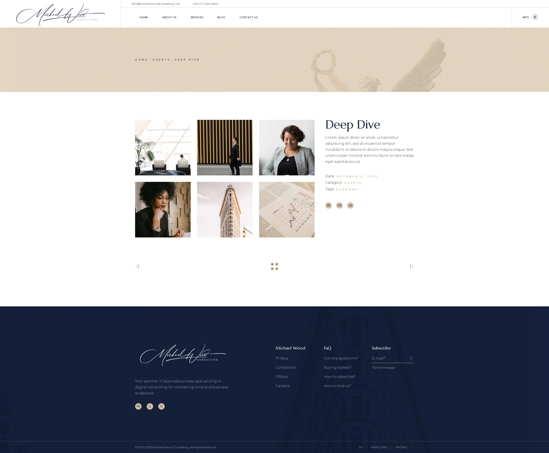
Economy (347, 189)
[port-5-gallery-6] (287, 209)
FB (138, 406)
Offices (282, 377)
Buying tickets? (337, 367)
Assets (353, 182)
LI (150, 406)
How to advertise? (340, 377)
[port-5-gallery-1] (163, 147)
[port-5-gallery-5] (225, 209)
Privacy (282, 358)
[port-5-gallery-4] (163, 209)
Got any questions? (341, 358)
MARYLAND (379, 447)
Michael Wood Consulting (171, 447)
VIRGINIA (401, 447)
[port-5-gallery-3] (287, 147)
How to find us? (337, 386)
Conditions (286, 367)
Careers (282, 386)
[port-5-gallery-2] (225, 147)
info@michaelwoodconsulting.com (156, 3)
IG (161, 406)
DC (361, 447)
